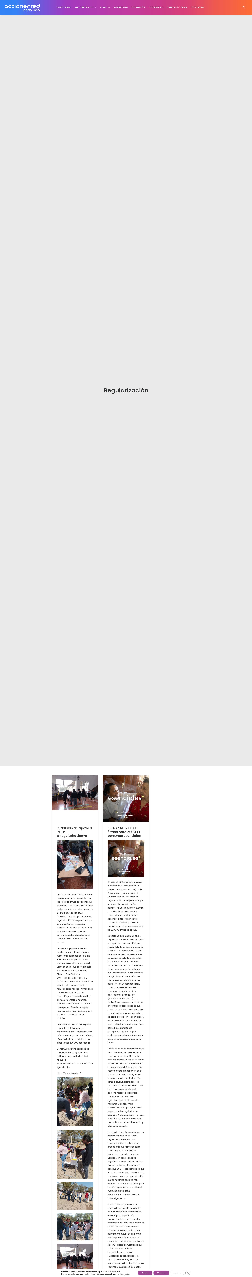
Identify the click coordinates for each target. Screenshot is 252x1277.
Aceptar (145, 1273)
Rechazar (161, 1273)
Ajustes (177, 1273)
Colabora (155, 7)
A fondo (105, 7)
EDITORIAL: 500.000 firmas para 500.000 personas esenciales (124, 832)
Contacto (197, 7)
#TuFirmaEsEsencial (76, 1063)
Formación (138, 7)
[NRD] (22, 7)
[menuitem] (64, 7)
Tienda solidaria (177, 7)
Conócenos (63, 7)
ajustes (127, 1274)
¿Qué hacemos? (84, 7)
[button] (245, 7)
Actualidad (121, 7)
